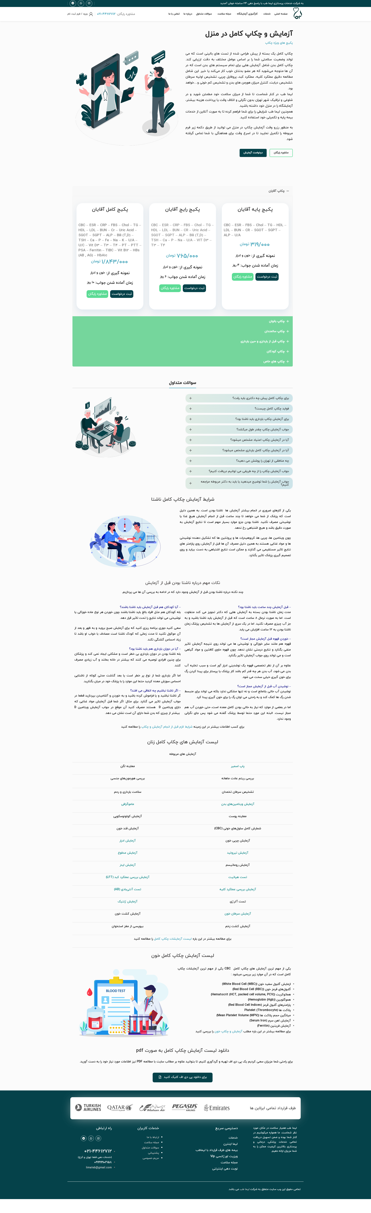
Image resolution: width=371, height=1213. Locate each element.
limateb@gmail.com (99, 1168)
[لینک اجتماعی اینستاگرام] (89, 3)
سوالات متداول (150, 1148)
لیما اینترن (230, 1144)
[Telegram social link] (84, 1138)
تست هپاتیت (237, 877)
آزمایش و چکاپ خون (228, 1031)
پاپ (242, 766)
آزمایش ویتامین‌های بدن (237, 804)
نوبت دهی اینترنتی (225, 1169)
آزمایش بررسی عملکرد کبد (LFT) (127, 877)
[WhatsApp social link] (91, 1138)
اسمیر (235, 766)
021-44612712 (98, 1151)
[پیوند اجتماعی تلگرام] (73, 3)
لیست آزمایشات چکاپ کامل (173, 939)
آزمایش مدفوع (127, 853)
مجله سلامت (151, 1142)
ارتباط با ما (153, 1137)
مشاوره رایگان (281, 152)
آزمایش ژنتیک (127, 901)
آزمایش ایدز (128, 865)
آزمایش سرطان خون (238, 914)
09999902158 (103, 1162)
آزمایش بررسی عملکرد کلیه (238, 889)
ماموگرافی (127, 804)
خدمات (233, 1138)
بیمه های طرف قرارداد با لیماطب (217, 1150)
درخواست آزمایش (253, 152)
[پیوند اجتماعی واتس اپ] (81, 3)
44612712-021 (106, 14)
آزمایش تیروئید (237, 853)
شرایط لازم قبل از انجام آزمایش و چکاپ (166, 727)
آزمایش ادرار (127, 841)
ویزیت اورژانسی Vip (224, 1156)
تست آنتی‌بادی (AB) (127, 889)
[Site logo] (297, 19)
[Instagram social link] (98, 1138)
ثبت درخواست (122, 294)
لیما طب (244, 1189)
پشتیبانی (153, 1153)
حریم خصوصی (151, 1158)
